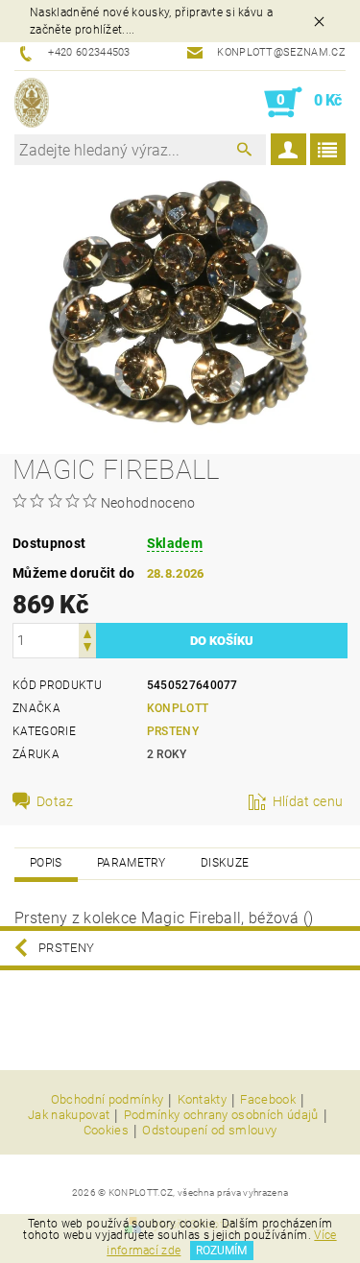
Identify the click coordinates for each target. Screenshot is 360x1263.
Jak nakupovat (68, 1115)
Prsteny (173, 731)
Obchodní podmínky (107, 1100)
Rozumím (221, 1250)
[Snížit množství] (87, 649)
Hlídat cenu (308, 801)
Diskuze (225, 863)
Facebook (268, 1100)
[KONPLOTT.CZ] (31, 103)
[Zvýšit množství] (87, 632)
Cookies (106, 1130)
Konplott (178, 708)
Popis (46, 863)
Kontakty (203, 1100)
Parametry (131, 863)
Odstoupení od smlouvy (209, 1130)
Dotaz (55, 801)
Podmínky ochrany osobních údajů (221, 1115)
